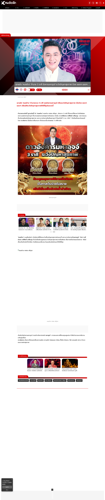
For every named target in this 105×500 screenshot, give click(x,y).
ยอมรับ (7, 487)
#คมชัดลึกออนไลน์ (23, 380)
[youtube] (96, 3)
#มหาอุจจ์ (79, 380)
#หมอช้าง (40, 380)
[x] (93, 3)
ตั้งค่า (7, 489)
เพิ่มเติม (3, 484)
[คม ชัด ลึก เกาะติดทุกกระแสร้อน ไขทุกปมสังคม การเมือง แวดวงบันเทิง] (52, 3)
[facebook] (89, 3)
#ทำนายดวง (71, 380)
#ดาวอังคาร (48, 380)
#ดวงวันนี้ (33, 380)
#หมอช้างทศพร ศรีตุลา (60, 380)
